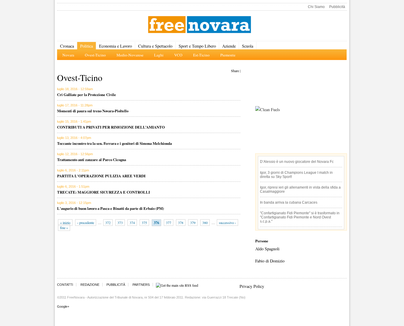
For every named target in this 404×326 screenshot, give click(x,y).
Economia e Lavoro (115, 46)
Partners (141, 284)
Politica (86, 46)
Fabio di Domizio (270, 261)
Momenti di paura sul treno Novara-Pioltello (92, 110)
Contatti (65, 284)
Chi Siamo (316, 7)
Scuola (247, 46)
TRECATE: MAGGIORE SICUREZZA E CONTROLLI (103, 192)
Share (235, 70)
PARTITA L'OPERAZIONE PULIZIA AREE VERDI (101, 176)
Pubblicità (337, 7)
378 (180, 222)
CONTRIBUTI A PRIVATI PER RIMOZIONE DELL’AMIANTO (111, 127)
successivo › (227, 222)
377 (168, 222)
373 (120, 222)
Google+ (63, 306)
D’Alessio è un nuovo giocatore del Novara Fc (297, 162)
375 (144, 222)
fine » (64, 227)
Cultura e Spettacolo (155, 46)
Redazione (89, 284)
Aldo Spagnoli (267, 249)
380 (205, 222)
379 (192, 222)
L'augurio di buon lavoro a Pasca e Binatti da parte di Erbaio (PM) (110, 208)
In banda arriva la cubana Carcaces (288, 202)
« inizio (65, 222)
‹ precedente (85, 222)
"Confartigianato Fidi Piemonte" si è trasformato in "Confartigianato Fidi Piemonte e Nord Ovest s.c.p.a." (300, 217)
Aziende (229, 46)
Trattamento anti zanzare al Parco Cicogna (91, 159)
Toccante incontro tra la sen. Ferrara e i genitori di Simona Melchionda (114, 143)
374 (132, 222)
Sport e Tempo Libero (197, 46)
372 (108, 222)
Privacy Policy (252, 286)
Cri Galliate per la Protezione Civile (86, 94)
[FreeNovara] (199, 25)
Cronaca (67, 46)
